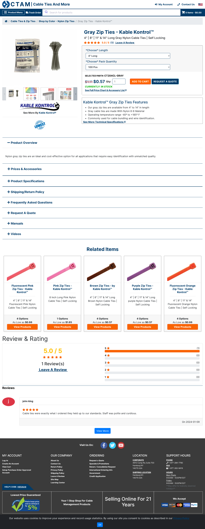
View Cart (6, 467)
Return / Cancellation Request (102, 467)
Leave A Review (58, 476)
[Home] (6, 21)
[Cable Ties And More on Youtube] (122, 446)
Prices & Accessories (26, 169)
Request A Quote (23, 213)
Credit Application (97, 476)
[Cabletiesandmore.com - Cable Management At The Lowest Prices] (6, 4)
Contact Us (56, 464)
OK (99, 524)
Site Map (55, 479)
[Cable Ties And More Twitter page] (113, 446)
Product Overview (23, 143)
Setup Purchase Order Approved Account (16, 471)
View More (102, 430)
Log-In (5, 460)
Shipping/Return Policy (27, 192)
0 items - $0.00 (193, 12)
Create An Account (10, 464)
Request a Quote (165, 81)
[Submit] (46, 12)
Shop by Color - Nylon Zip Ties (56, 21)
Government (94, 473)
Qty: (108, 81)
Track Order (35, 12)
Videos (15, 234)
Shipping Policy (57, 473)
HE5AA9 (22, 487)
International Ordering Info (100, 470)
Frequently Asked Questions (31, 202)
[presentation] (4, 93)
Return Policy (56, 467)
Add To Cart (140, 81)
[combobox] (111, 12)
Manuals (16, 223)
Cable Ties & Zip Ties (23, 21)
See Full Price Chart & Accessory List (105, 90)
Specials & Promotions (99, 464)
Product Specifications (27, 181)
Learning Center (58, 482)
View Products (22, 326)
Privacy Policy (57, 470)
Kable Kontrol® (47, 112)
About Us (55, 460)
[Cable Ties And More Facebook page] (105, 446)
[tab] (102, 169)
